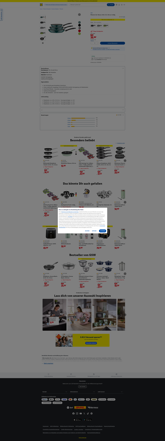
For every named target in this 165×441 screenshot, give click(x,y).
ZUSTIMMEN (102, 230)
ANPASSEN (94, 230)
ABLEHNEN (87, 230)
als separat (70, 216)
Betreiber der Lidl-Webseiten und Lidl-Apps (70, 211)
